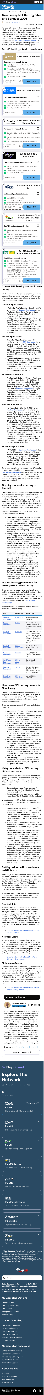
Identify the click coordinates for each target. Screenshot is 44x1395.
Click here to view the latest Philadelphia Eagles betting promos (23, 988)
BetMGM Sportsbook (24, 388)
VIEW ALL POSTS (21, 1052)
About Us (5, 1373)
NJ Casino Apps (8, 1340)
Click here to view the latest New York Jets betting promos (23, 931)
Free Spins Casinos (9, 1331)
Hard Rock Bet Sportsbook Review (18, 162)
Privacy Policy (7, 1382)
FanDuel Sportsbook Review (15, 97)
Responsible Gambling (11, 1354)
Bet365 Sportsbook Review (15, 258)
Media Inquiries (8, 1379)
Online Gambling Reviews (12, 1351)
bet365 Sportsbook (28, 342)
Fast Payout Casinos (10, 1334)
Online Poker (7, 1309)
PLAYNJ (17, 623)
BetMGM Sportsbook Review (16, 62)
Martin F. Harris (19, 1004)
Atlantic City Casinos (10, 1363)
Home (3, 12)
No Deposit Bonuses (10, 1328)
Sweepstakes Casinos (10, 1312)
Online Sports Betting (10, 1306)
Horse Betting (7, 1315)
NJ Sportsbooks (12, 12)
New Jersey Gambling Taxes (13, 1357)
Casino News (33, 1047)
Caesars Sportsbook (27, 310)
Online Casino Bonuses (11, 1325)
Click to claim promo (19, 647)
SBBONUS (18, 653)
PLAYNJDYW (19, 618)
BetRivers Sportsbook (27, 450)
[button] (40, 7)
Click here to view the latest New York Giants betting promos (22, 958)
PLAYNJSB (18, 632)
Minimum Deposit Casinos (12, 1337)
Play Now (31, 81)
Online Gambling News (21, 1047)
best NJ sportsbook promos (26, 40)
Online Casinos (8, 1303)
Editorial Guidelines (9, 1376)
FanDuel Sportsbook (15, 410)
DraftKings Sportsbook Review (16, 226)
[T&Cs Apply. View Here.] (38, 97)
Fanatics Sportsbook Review (16, 129)
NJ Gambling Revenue (10, 1360)
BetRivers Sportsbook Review (16, 194)
